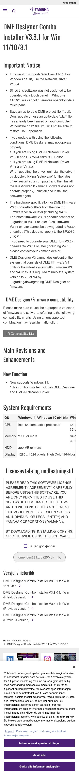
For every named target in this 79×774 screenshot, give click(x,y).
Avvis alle (39, 755)
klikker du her (65, 716)
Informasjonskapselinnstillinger (39, 743)
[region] (39, 717)
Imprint (9, 731)
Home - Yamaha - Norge (16, 640)
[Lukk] (74, 667)
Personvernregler (27, 731)
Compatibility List (22, 333)
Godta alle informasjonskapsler (39, 766)
